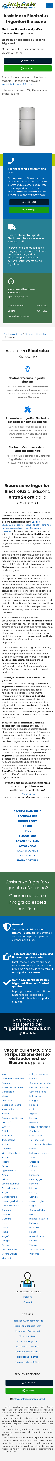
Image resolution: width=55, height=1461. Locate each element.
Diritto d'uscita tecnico (19, 316)
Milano (5, 1074)
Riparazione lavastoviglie (27, 1351)
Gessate (33, 1122)
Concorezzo (8, 1210)
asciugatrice (27, 816)
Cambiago (34, 1131)
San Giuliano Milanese (13, 1078)
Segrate (6, 1083)
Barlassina (34, 1175)
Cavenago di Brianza (12, 1201)
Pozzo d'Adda (36, 1135)
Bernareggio (35, 1179)
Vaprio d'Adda (9, 1122)
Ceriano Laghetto (38, 1201)
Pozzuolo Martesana (39, 1126)
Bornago (33, 1118)
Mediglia (33, 1104)
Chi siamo (27, 1296)
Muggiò (5, 1236)
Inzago (5, 1113)
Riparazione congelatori (27, 1331)
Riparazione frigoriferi (27, 1341)
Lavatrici (36, 521)
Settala (5, 1131)
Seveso (33, 1240)
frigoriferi (29, 334)
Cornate (6, 1214)
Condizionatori (32, 524)
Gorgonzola (8, 1091)
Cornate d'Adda (37, 1210)
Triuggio (33, 1245)
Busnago (33, 1192)
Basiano (6, 1157)
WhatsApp (29, 68)
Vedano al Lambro (38, 1249)
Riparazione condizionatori (27, 1325)
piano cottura (27, 860)
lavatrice (27, 855)
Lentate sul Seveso (38, 1218)
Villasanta (34, 1253)
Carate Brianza (9, 1196)
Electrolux (41, 334)
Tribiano (33, 1157)
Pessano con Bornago (13, 1118)
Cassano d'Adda (37, 1091)
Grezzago (34, 1161)
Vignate (33, 1113)
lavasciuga (27, 846)
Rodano (6, 1144)
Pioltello (33, 1078)
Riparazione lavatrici (27, 1356)
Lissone (5, 1227)
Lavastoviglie (8, 524)
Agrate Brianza (9, 1170)
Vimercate (7, 1258)
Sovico (5, 1245)
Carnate (33, 1196)
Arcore (5, 1175)
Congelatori (36, 528)
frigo (27, 831)
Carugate (34, 1100)
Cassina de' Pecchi (11, 1104)
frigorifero (27, 836)
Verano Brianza (9, 1253)
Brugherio (6, 1192)
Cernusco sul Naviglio (40, 1083)
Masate (5, 1161)
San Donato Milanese (12, 1087)
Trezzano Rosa (36, 1139)
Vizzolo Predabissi (11, 1153)
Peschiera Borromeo (39, 1087)
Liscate (32, 1148)
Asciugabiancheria (19, 528)
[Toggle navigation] (49, 5)
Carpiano (6, 1148)
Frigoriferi (20, 524)
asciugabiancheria (27, 811)
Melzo (5, 1096)
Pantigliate (7, 1135)
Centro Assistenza (13, 334)
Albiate (32, 1170)
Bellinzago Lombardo (39, 1153)
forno (27, 826)
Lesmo (5, 1223)
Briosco (33, 1188)
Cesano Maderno (10, 1205)
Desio (32, 1214)
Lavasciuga (7, 531)
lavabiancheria (27, 841)
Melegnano (35, 1096)
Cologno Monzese (38, 1074)
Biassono (33, 1183)
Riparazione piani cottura (27, 1362)
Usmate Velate (9, 1249)
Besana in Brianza (10, 1183)
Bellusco (6, 1179)
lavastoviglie (27, 850)
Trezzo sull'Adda (10, 1109)
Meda (5, 1231)
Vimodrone (7, 1100)
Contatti (27, 1302)
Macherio (34, 1227)
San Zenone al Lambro (40, 1144)
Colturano (34, 1166)
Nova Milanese (36, 1236)
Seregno (6, 1240)
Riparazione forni (27, 1336)
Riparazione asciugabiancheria (27, 1320)
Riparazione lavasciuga (27, 1346)
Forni (43, 524)
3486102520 (29, 61)
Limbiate (33, 1223)
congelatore (27, 821)
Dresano (6, 1166)
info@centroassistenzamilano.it (29, 1399)
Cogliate (33, 1205)
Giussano (6, 1218)
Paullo (32, 1109)
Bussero (6, 1126)
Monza (32, 1231)
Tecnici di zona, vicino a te (18, 84)
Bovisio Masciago (10, 1188)
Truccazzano (8, 1139)
